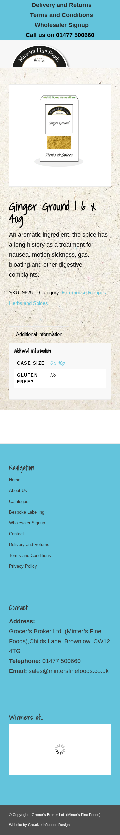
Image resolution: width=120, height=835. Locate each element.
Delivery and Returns (29, 544)
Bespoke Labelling (26, 512)
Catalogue (18, 501)
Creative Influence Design (49, 825)
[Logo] (50, 53)
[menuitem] (61, 5)
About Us (18, 490)
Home (14, 479)
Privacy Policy (23, 566)
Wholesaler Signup (62, 25)
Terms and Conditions (61, 15)
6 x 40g (57, 363)
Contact (16, 533)
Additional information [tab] (39, 334)
